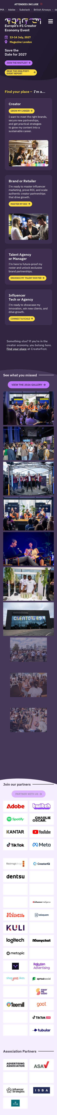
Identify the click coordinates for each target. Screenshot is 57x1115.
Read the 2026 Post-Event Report (18, 72)
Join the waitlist (17, 62)
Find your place (17, 349)
